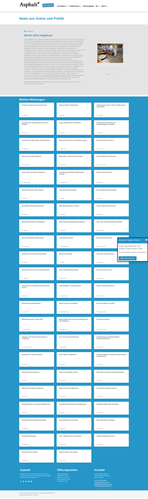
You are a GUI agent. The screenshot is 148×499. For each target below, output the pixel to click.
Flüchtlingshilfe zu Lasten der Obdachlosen (36, 404)
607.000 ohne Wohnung (104, 238)
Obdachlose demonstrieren (30, 372)
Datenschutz (29, 495)
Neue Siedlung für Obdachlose (106, 190)
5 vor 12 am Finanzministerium (69, 337)
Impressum (22, 495)
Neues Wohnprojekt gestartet (68, 270)
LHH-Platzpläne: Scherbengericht (70, 285)
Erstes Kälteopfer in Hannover (106, 156)
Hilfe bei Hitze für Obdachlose (68, 105)
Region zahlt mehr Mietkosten (68, 388)
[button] (95, 58)
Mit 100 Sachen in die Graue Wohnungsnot (73, 140)
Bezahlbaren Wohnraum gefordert (33, 206)
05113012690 (102, 480)
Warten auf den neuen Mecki (68, 303)
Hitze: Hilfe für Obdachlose (67, 354)
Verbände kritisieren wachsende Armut (34, 105)
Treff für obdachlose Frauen (106, 436)
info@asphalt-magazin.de (101, 482)
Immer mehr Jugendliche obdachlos (33, 172)
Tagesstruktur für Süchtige (68, 190)
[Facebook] (26, 481)
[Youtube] (28, 481)
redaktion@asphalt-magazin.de (103, 484)
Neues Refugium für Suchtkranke (70, 122)
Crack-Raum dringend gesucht (107, 388)
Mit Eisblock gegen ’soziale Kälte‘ (32, 319)
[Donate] (31, 481)
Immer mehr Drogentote (104, 172)
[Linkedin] (23, 481)
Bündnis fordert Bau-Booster (31, 303)
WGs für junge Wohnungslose (31, 156)
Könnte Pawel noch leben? (105, 140)
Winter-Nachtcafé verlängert (106, 420)
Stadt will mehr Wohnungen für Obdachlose (36, 140)
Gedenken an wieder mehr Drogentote (34, 254)
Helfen (103, 6)
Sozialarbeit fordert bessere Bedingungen (72, 404)
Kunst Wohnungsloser (29, 436)
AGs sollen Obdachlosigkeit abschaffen (109, 222)
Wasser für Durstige (65, 254)
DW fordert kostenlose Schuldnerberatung (110, 372)
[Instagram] (21, 481)
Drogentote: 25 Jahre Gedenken (32, 354)
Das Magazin (61, 6)
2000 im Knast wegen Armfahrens (33, 388)
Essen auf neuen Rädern (30, 452)
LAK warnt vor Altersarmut (105, 254)
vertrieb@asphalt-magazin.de (102, 486)
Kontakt (36, 495)
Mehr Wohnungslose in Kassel (69, 206)
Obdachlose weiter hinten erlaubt (32, 190)
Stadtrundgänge (88, 6)
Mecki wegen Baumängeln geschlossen (72, 222)
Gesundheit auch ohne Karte (68, 420)
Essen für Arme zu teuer (104, 270)
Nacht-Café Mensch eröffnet (106, 303)
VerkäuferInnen (74, 6)
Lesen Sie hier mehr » (28, 109)
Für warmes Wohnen (103, 319)
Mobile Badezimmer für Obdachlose (33, 222)
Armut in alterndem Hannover (106, 206)
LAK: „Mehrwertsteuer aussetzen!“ (70, 436)
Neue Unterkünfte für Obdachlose (33, 238)
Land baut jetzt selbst (66, 238)
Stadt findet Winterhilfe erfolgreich (108, 404)
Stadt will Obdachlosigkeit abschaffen (34, 420)
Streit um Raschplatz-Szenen (68, 372)
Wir (97, 6)
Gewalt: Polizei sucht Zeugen (68, 452)
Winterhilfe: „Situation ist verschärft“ (71, 156)
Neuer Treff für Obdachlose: (106, 285)
